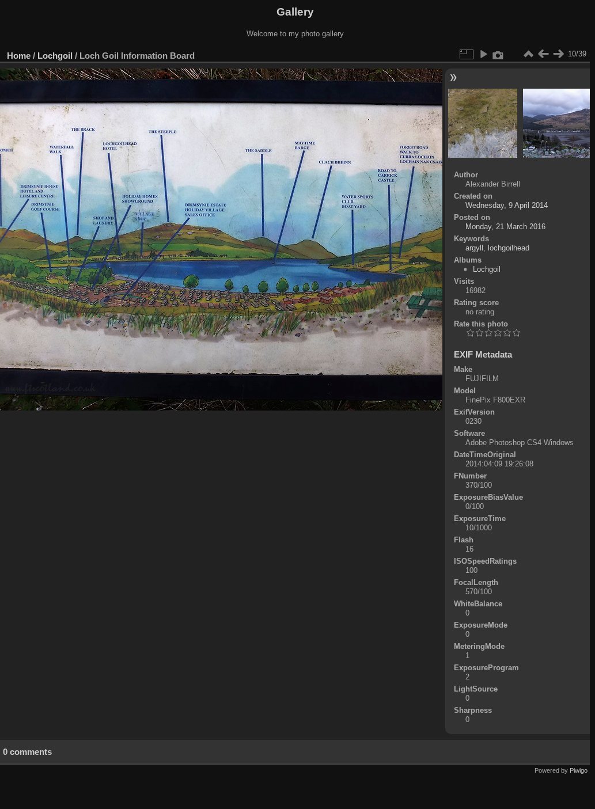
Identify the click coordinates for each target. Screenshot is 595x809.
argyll (474, 248)
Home (19, 55)
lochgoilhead (508, 248)
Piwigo (579, 770)
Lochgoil (55, 55)
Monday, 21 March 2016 (505, 226)
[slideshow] (483, 54)
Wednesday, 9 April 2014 (506, 205)
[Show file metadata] (498, 54)
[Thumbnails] (528, 54)
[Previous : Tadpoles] (543, 54)
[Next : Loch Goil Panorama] (558, 54)
